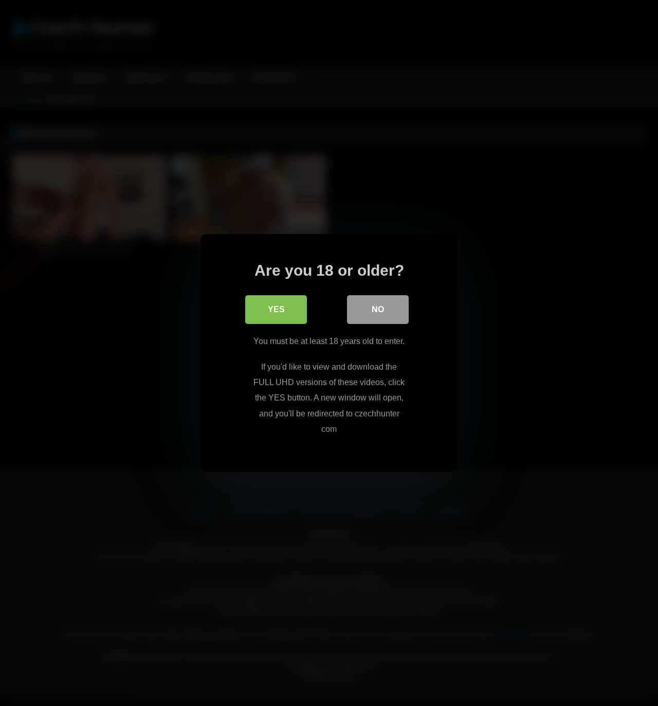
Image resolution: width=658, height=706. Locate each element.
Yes (276, 309)
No (378, 309)
